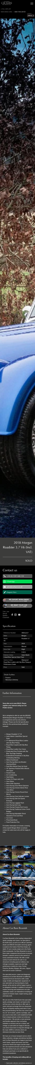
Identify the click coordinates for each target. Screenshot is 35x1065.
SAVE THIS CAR (19, 12)
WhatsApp (11, 581)
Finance (8, 677)
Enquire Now (12, 592)
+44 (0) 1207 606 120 (15, 576)
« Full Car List (6, 9)
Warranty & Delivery (11, 680)
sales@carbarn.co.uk (14, 587)
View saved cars (6, 12)
